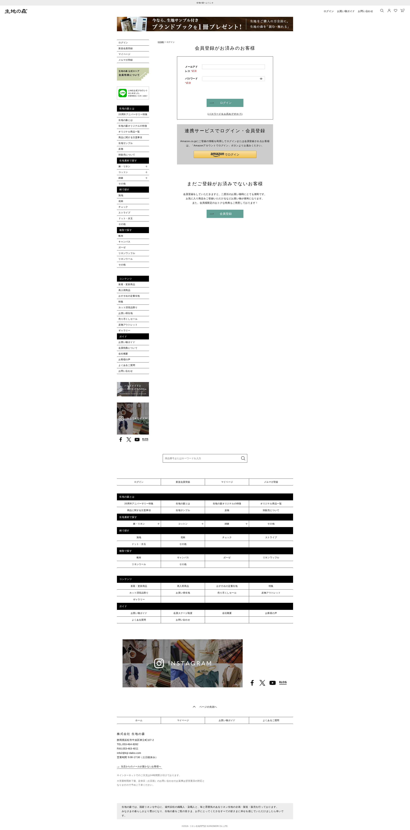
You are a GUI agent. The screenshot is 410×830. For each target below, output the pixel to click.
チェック (123, 207)
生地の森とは (126, 120)
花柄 (121, 201)
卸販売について (127, 154)
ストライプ (124, 212)
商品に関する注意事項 (130, 137)
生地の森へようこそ (205, 3)
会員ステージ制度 (182, 613)
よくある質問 (139, 619)
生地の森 (16, 11)
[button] (225, 154)
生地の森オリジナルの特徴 (133, 126)
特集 (121, 301)
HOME (161, 42)
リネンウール (126, 259)
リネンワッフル (127, 253)
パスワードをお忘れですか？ (225, 114)
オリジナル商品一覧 (129, 131)
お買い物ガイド (346, 11)
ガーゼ (122, 247)
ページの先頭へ (208, 706)
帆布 (121, 236)
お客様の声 (124, 359)
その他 (122, 183)
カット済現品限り (128, 307)
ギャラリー (124, 330)
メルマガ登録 (126, 60)
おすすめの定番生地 (129, 296)
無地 (121, 195)
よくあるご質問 (127, 365)
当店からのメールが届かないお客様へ (141, 766)
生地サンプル (126, 143)
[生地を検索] (382, 10)
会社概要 (123, 353)
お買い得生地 (126, 313)
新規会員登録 (126, 48)
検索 (243, 458)
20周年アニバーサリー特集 (133, 114)
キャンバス (124, 241)
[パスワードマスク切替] (261, 79)
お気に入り (395, 10)
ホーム (138, 720)
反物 (121, 149)
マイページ (124, 54)
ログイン (329, 11)
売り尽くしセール (128, 319)
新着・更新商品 (127, 284)
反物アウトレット (128, 324)
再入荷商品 (124, 290)
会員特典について (128, 348)
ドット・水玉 (126, 218)
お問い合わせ (365, 11)
